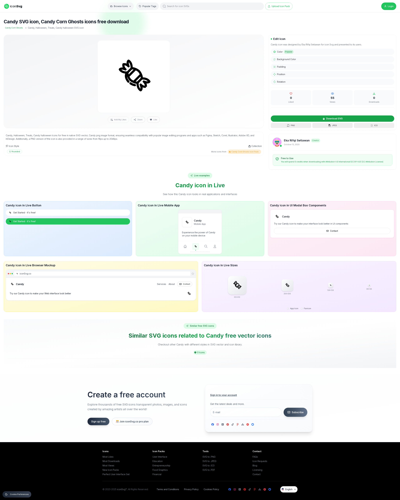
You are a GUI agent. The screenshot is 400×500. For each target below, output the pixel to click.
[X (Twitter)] (222, 424)
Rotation (281, 81)
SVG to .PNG (208, 456)
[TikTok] (232, 424)
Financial (156, 474)
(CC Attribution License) (372, 162)
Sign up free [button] (98, 421)
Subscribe (298, 412)
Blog (254, 465)
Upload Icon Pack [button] (281, 6)
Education (157, 461)
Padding (281, 66)
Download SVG (334, 118)
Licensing (257, 470)
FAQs (255, 456)
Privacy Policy (191, 489)
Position (281, 74)
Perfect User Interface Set (116, 474)
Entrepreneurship (161, 465)
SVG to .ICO (208, 465)
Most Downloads (111, 461)
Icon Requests (259, 461)
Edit (164, 45)
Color (284, 51)
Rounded (16, 151)
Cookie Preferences (19, 494)
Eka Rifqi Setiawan (297, 140)
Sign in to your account (223, 395)
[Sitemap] (242, 424)
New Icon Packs (110, 470)
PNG (293, 125)
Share (139, 119)
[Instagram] (217, 424)
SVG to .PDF (208, 470)
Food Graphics (160, 470)
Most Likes (107, 456)
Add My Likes (120, 119)
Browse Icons (121, 6)
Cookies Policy (211, 489)
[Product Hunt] (247, 424)
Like (155, 119)
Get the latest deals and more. (227, 404)
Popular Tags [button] (149, 6)
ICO (376, 125)
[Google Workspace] (252, 424)
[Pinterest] (227, 424)
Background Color (286, 59)
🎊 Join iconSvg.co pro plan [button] (132, 421)
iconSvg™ (122, 489)
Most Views (108, 465)
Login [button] (390, 6)
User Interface (159, 456)
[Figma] (237, 424)
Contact (334, 231)
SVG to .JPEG (209, 461)
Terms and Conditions (168, 489)
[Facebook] (212, 424)
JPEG (334, 125)
